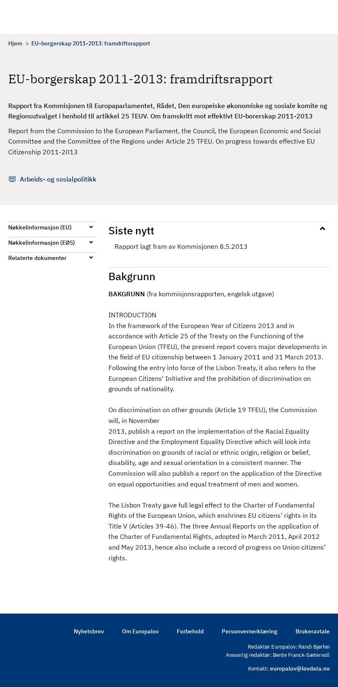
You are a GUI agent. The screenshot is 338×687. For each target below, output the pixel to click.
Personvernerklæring (249, 631)
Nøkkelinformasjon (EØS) (41, 242)
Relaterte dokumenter (37, 258)
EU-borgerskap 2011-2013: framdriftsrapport (90, 43)
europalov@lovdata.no (300, 668)
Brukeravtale (313, 631)
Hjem (15, 43)
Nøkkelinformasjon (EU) (40, 227)
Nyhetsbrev (89, 631)
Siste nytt (131, 230)
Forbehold (190, 631)
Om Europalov (140, 631)
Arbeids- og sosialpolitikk (58, 179)
